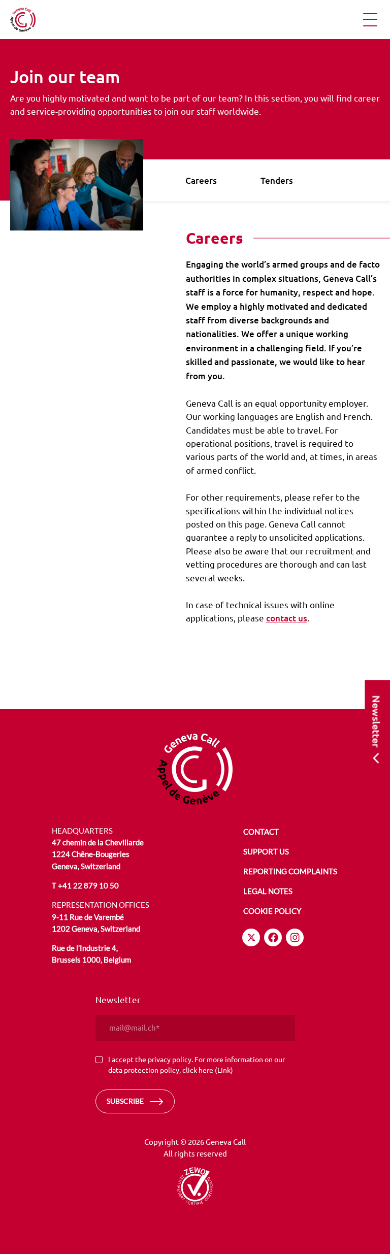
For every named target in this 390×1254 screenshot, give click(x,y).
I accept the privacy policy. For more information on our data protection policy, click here (196, 1064)
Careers (201, 180)
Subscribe (125, 1101)
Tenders (277, 180)
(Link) (224, 1069)
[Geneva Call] (195, 769)
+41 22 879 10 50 (88, 885)
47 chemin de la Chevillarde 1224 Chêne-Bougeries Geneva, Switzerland (98, 854)
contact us (286, 618)
